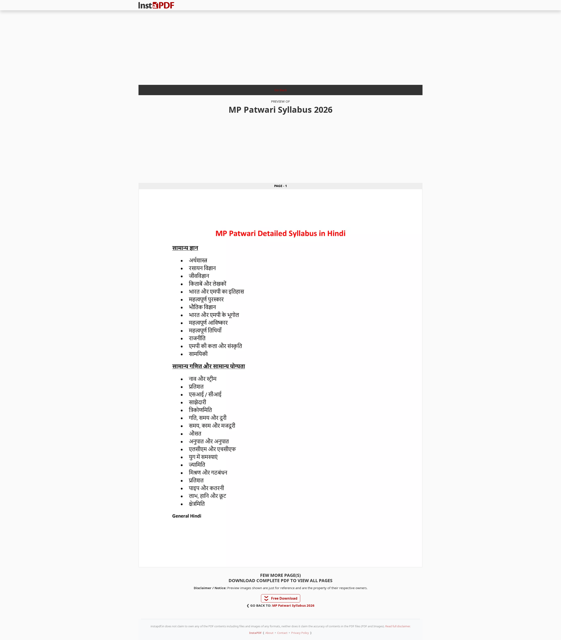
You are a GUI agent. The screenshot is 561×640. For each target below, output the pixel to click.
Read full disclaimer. (397, 626)
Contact (282, 633)
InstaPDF (255, 633)
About (269, 633)
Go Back (280, 90)
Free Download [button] (280, 598)
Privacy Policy (300, 633)
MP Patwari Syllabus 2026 (293, 605)
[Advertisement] (280, 46)
